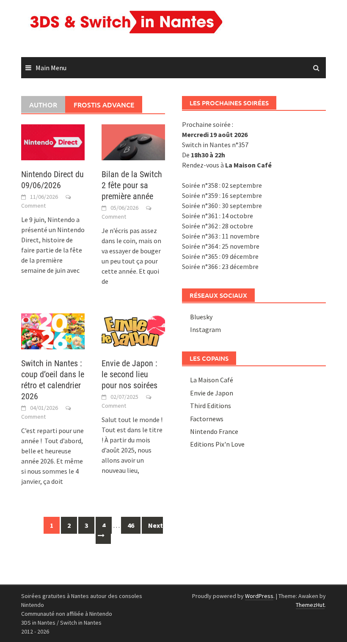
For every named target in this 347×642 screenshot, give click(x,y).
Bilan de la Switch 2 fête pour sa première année (132, 185)
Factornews (206, 418)
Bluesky (201, 317)
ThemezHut (310, 605)
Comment (33, 205)
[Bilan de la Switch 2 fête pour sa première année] (133, 141)
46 (130, 525)
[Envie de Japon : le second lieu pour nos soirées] (133, 330)
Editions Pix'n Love (217, 444)
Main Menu (51, 67)
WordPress (259, 596)
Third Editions (210, 405)
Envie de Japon (211, 393)
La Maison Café (211, 380)
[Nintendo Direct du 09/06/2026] (53, 141)
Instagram (205, 329)
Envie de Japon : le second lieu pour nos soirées (129, 374)
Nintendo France (214, 431)
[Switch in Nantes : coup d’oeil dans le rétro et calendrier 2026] (53, 330)
